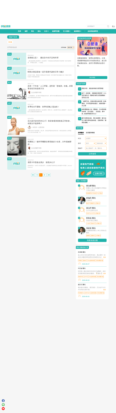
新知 (39, 31)
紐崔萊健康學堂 (93, 31)
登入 (113, 26)
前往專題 (92, 77)
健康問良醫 (55, 31)
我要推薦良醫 (92, 240)
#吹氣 (10, 42)
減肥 (26, 31)
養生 (32, 31)
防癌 (19, 31)
